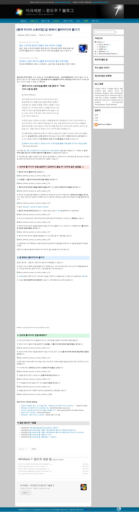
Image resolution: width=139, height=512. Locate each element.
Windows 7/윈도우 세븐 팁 (27, 35)
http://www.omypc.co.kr (27, 42)
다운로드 (98, 88)
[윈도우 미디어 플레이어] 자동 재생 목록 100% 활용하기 (34, 464)
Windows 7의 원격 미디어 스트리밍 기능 (35, 408)
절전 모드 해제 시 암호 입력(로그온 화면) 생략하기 (32, 469)
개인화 (108, 104)
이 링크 (58, 211)
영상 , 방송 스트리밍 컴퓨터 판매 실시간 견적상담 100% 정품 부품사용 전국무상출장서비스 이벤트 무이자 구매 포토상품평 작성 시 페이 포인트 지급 (46, 49)
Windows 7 (25, 459)
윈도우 (107, 95)
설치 (105, 91)
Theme (104, 100)
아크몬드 (106, 98)
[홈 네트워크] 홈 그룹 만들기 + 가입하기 (43, 437)
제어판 (120, 98)
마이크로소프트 (117, 102)
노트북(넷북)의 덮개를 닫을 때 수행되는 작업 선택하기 (34, 471)
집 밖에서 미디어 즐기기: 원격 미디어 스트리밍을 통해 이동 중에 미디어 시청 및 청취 (54, 143)
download (99, 93)
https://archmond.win (63, 2)
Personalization (100, 104)
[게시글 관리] (26, 449)
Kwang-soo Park (48, 509)
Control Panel (100, 95)
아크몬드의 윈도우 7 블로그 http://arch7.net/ (35, 488)
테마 (101, 98)
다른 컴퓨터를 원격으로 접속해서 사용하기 (44, 428)
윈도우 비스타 (114, 91)
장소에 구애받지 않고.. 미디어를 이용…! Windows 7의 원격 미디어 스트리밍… (47, 406)
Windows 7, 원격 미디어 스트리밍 (32, 415)
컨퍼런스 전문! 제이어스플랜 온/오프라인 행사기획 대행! (43, 61)
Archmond (114, 95)
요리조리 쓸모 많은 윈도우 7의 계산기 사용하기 (32, 466)
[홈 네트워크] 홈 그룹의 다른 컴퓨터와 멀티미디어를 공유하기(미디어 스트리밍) (56, 432)
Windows (114, 104)
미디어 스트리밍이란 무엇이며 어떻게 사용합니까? (38, 410)
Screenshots (118, 93)
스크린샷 (99, 91)
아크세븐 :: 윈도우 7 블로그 (50, 10)
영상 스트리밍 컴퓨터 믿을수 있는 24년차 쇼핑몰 (40, 45)
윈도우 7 (105, 88)
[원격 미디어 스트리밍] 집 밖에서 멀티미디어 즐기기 (48, 29)
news (119, 100)
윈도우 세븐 (118, 88)
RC (108, 100)
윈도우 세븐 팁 (43, 459)
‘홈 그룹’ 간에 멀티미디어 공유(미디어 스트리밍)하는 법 (43, 150)
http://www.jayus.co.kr (26, 58)
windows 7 (103, 102)
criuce (29, 509)
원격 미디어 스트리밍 (28, 412)
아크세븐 (113, 100)
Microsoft (98, 100)
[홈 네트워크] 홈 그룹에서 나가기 (40, 435)
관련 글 (84, 276)
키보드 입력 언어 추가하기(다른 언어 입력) (30, 473)
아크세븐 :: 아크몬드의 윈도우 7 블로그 (37, 485)
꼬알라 (21, 276)
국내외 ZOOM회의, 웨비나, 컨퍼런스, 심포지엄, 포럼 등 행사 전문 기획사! (47, 64)
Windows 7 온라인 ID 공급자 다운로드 (36, 207)
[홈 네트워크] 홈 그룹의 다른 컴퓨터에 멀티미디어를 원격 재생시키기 (52, 430)
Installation (114, 98)
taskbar (111, 88)
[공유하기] (23, 449)
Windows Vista (108, 93)
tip (122, 100)
